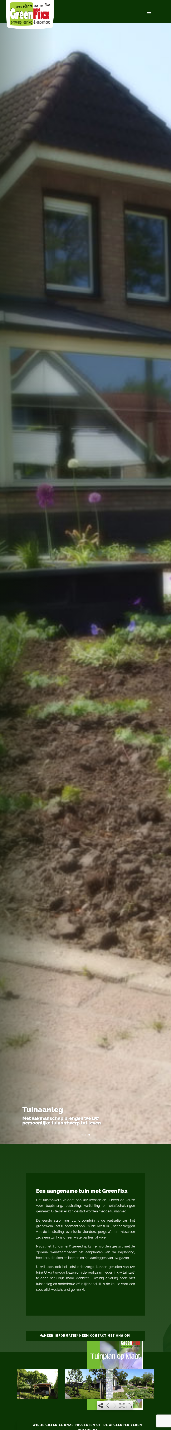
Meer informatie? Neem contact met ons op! (87, 1335)
